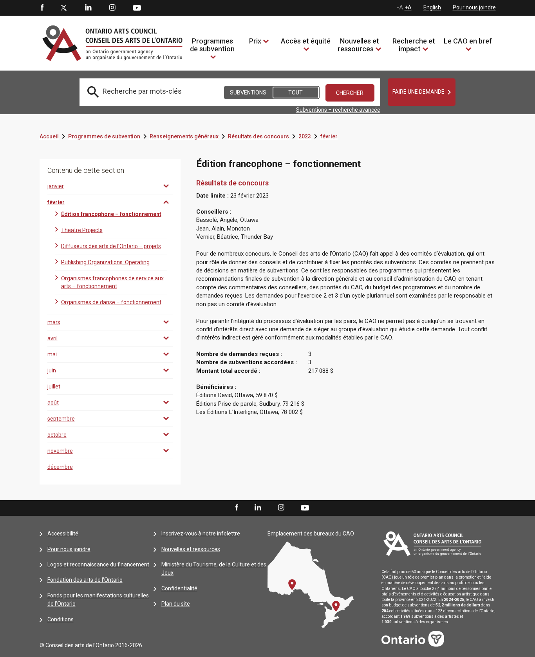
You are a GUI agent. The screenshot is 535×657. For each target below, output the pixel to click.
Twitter (64, 8)
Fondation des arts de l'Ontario (85, 580)
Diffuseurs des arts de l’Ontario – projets (111, 246)
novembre (60, 451)
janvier (55, 186)
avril (52, 338)
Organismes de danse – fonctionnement (111, 302)
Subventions (248, 92)
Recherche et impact (413, 45)
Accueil (49, 136)
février (329, 136)
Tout (295, 92)
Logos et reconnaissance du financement (98, 564)
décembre (60, 467)
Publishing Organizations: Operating (105, 262)
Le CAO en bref (468, 41)
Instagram (112, 8)
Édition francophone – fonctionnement (111, 214)
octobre (57, 435)
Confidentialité (179, 588)
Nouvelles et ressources (358, 45)
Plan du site (175, 604)
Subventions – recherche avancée (338, 110)
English (432, 7)
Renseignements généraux (184, 136)
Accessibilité (62, 533)
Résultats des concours (258, 136)
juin (51, 370)
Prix (255, 41)
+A (408, 7)
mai (52, 354)
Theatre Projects (82, 230)
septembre (61, 419)
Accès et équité (306, 41)
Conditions (60, 619)
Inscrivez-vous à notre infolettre (200, 533)
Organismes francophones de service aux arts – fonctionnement (112, 282)
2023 (304, 136)
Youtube (137, 7)
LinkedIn (88, 8)
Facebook (41, 8)
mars (53, 322)
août (53, 402)
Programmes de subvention (212, 45)
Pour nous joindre (474, 7)
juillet (53, 386)
